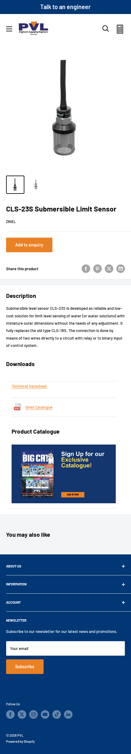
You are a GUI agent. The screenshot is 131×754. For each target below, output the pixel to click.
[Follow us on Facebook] (10, 714)
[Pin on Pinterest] (97, 268)
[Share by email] (120, 268)
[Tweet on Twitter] (109, 268)
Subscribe (24, 666)
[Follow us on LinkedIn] (68, 714)
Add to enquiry (29, 244)
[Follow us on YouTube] (45, 714)
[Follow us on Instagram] (33, 714)
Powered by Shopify (20, 741)
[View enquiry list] (120, 30)
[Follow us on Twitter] (22, 714)
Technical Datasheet (29, 386)
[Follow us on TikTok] (56, 714)
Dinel (11, 221)
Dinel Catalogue (38, 407)
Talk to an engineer (65, 6)
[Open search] (105, 28)
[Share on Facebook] (86, 268)
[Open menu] (9, 28)
